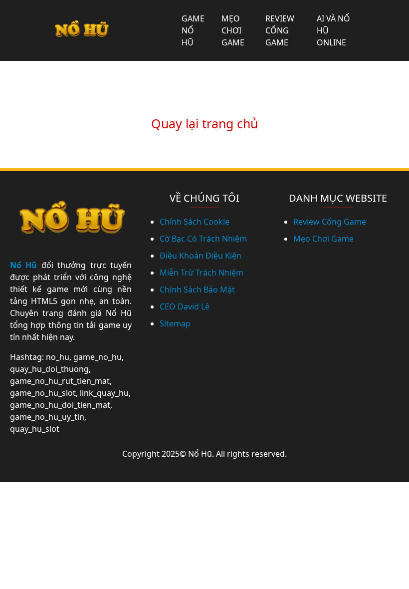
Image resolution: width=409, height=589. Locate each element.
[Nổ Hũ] (81, 30)
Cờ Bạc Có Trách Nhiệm (203, 238)
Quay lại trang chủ (204, 123)
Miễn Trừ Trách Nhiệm (201, 272)
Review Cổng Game (279, 30)
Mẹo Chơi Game (232, 30)
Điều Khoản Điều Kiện (200, 255)
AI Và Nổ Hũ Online (333, 30)
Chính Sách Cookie (194, 221)
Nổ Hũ (23, 265)
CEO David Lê (184, 306)
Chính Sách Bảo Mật (197, 289)
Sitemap (175, 323)
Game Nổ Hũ (193, 30)
